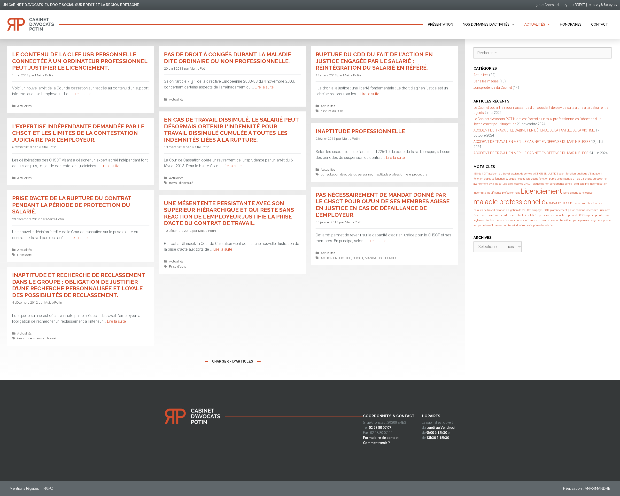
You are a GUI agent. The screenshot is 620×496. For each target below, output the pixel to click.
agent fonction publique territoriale (551, 178)
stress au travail (44, 338)
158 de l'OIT (480, 173)
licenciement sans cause (577, 192)
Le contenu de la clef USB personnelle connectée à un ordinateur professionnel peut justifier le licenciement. (79, 61)
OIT (547, 210)
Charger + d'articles (232, 361)
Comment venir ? (376, 443)
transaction (500, 225)
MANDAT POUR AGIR (380, 258)
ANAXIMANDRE (597, 488)
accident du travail (499, 173)
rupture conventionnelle (551, 215)
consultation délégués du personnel (346, 174)
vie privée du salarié (540, 225)
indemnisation (598, 183)
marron (577, 203)
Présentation (440, 24)
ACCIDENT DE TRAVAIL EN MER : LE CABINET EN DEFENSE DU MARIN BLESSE (531, 142)
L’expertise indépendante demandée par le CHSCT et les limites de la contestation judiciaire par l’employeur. (78, 133)
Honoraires (570, 24)
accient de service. (522, 173)
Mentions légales (24, 488)
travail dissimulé (181, 183)
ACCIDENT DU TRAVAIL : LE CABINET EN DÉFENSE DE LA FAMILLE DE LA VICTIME (534, 130)
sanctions (516, 220)
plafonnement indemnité (583, 210)
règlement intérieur (484, 220)
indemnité (479, 192)
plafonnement (558, 210)
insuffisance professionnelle (503, 192)
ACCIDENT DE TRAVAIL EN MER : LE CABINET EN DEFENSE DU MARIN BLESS (531, 153)
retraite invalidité (526, 215)
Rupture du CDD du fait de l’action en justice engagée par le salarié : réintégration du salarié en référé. (374, 61)
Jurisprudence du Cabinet (492, 87)
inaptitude (24, 338)
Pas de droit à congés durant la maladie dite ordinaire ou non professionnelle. (227, 57)
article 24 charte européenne (589, 178)
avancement (480, 183)
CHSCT (358, 258)
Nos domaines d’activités (486, 24)
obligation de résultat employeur (525, 210)
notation (500, 210)
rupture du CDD (332, 111)
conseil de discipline (577, 183)
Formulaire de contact (380, 438)
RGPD (49, 488)
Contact (599, 24)
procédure (419, 174)
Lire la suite (82, 94)
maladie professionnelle (509, 202)
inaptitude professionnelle (392, 174)
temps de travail (483, 225)
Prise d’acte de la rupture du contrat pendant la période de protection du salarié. (71, 205)
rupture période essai (597, 215)
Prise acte (24, 255)
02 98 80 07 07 (605, 5)
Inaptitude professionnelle (360, 131)
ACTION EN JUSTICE (336, 258)
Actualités (534, 24)
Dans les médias (486, 81)
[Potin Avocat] (29, 24)
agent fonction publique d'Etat (577, 173)
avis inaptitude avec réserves (506, 183)
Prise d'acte (177, 266)
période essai (507, 215)
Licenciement (541, 191)
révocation (503, 220)
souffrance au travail (534, 220)
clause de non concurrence (548, 183)
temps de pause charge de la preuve (589, 220)
